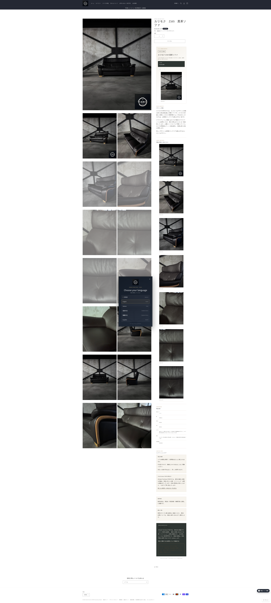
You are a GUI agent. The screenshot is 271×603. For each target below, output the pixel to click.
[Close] (149, 279)
